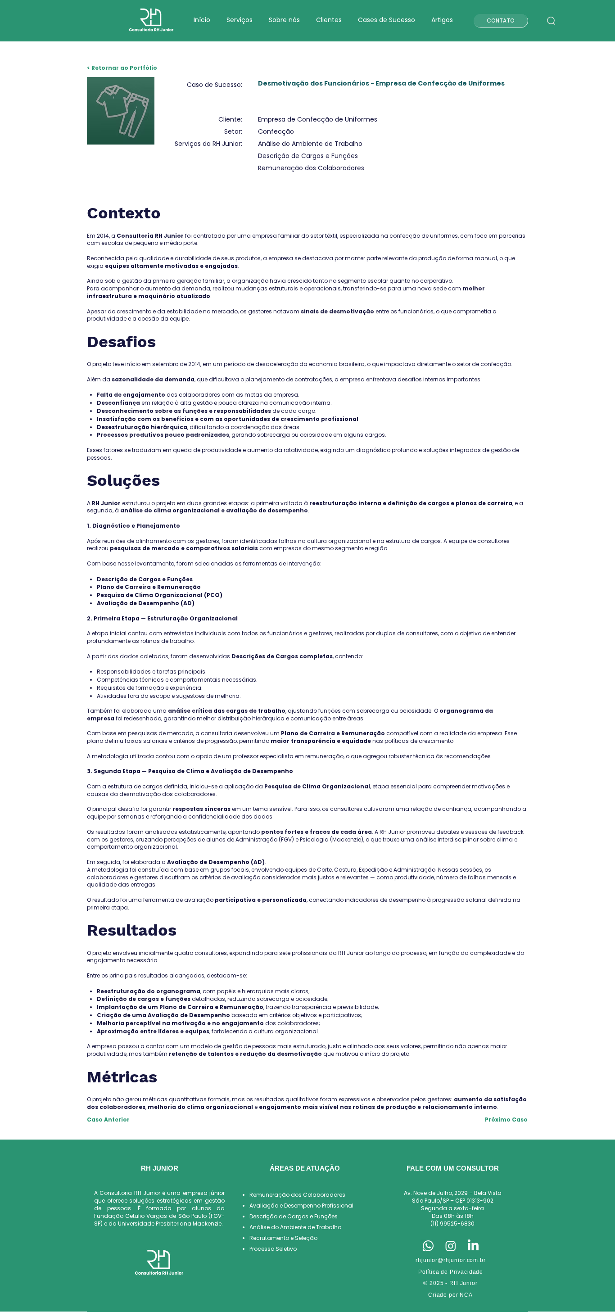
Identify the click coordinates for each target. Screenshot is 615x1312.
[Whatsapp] (428, 1246)
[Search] (550, 20)
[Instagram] (450, 1246)
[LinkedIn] (473, 1246)
